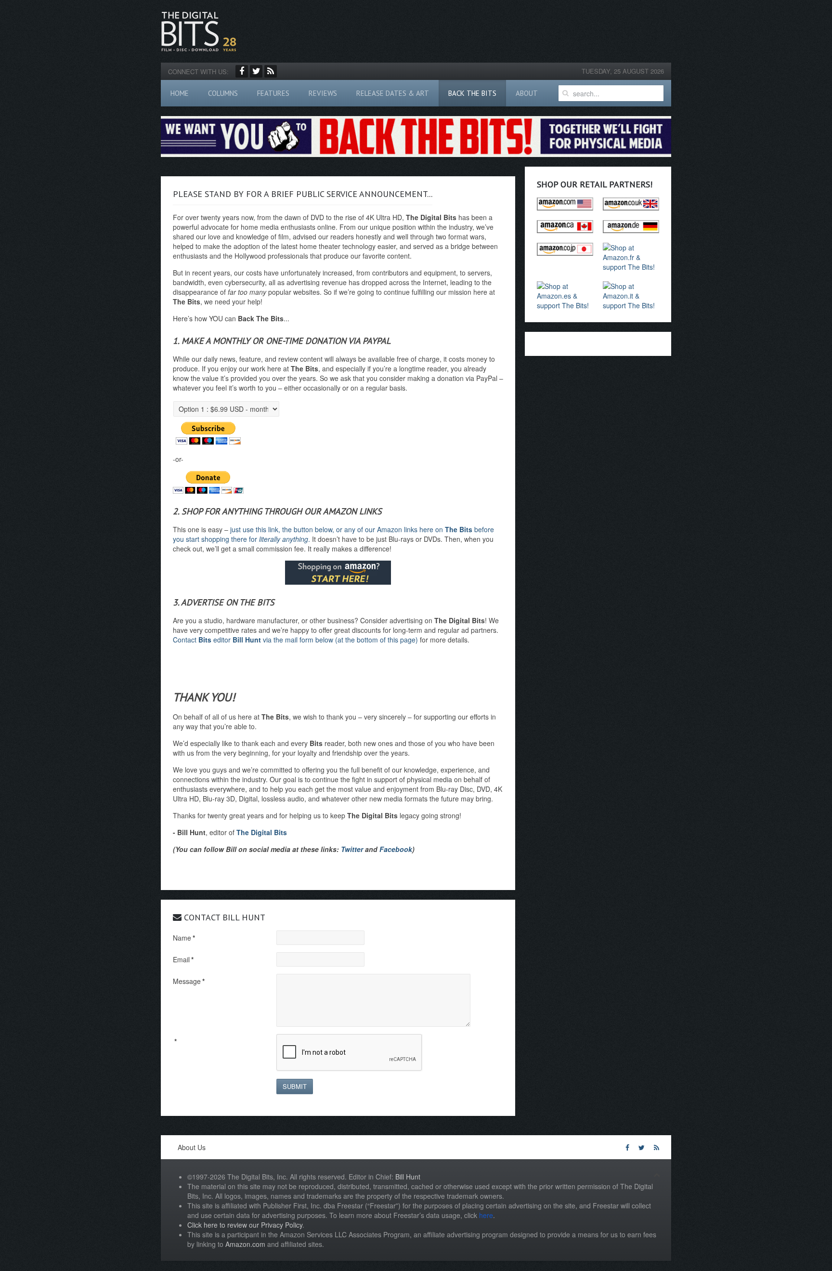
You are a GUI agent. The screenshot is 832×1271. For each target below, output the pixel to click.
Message (189, 981)
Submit (295, 1086)
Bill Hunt (407, 1176)
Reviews (323, 93)
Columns (223, 93)
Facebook (395, 849)
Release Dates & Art (392, 93)
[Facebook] (241, 71)
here (486, 1215)
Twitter (352, 849)
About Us (192, 1147)
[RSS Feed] (270, 71)
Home (179, 93)
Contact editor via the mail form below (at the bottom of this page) (295, 639)
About (527, 93)
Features (273, 93)
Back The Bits (472, 93)
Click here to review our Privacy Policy (244, 1225)
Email (183, 959)
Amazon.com (245, 1244)
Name (184, 938)
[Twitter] (256, 71)
